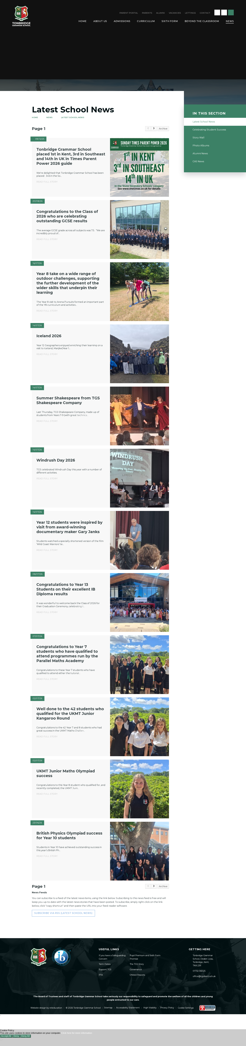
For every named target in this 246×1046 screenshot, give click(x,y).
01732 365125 (199, 971)
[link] (148, 128)
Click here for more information (76, 1033)
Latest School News (72, 117)
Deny (16, 1036)
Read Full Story (47, 182)
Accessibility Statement (128, 1008)
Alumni (160, 13)
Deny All (25, 1036)
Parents (147, 13)
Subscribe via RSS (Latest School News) (63, 913)
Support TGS (105, 969)
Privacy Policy (167, 1008)
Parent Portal (128, 13)
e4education (56, 1008)
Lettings (190, 13)
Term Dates (104, 964)
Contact (205, 13)
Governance (136, 969)
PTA (101, 975)
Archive (163, 128)
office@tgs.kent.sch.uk (204, 976)
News (49, 117)
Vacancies (175, 13)
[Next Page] (154, 128)
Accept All (6, 1036)
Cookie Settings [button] (186, 1008)
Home (35, 117)
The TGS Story (137, 964)
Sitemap (108, 1008)
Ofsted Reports (137, 975)
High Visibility (150, 1008)
